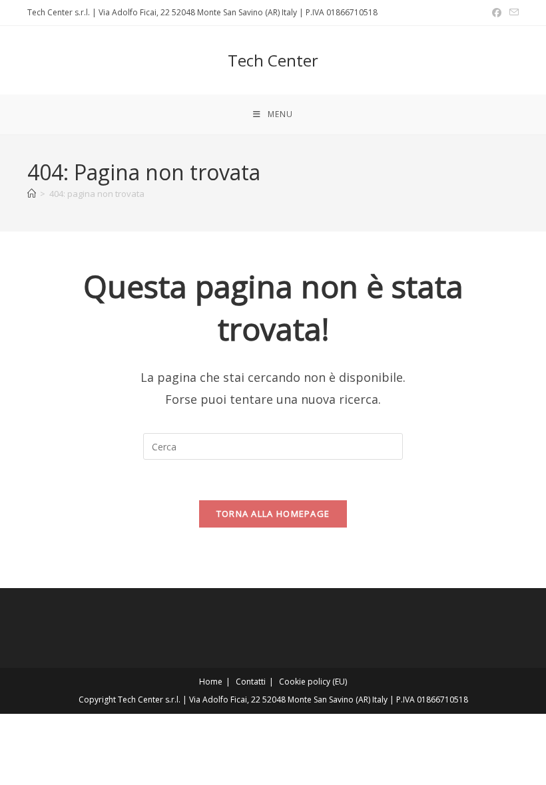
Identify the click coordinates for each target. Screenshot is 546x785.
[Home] (31, 194)
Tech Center (273, 60)
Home (210, 681)
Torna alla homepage (273, 514)
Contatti (251, 681)
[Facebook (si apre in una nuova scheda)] (496, 12)
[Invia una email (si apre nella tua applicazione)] (512, 12)
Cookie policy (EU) (313, 681)
